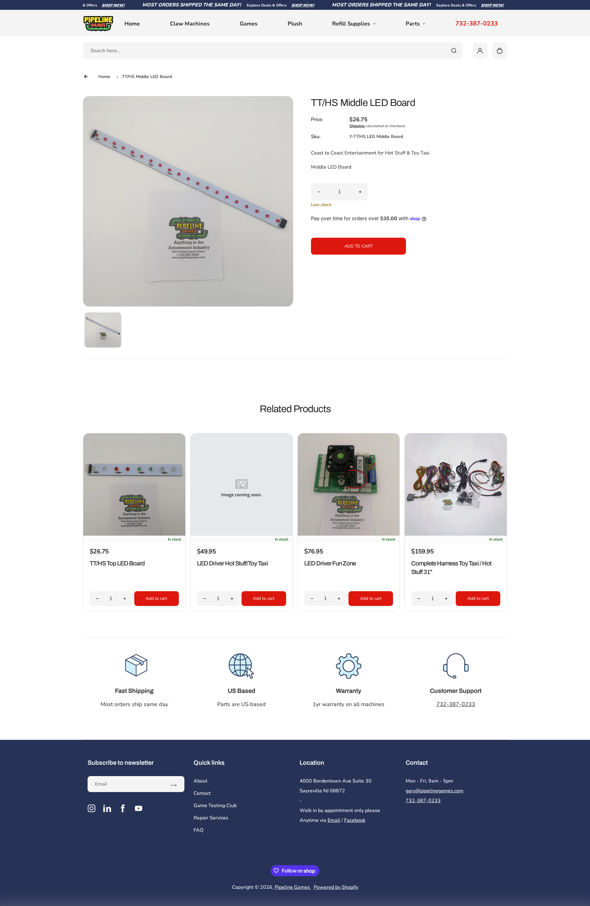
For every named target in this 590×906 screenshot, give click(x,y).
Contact (202, 793)
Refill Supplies (351, 23)
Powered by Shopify (336, 887)
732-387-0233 (476, 23)
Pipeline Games (293, 887)
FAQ (198, 830)
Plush (295, 23)
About (200, 781)
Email (334, 820)
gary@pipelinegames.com (434, 790)
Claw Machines (190, 23)
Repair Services (211, 817)
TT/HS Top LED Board (117, 563)
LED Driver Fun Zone (330, 563)
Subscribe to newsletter (121, 762)
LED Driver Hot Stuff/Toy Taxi (232, 563)
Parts (413, 23)
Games (249, 23)
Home (132, 23)
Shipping (356, 125)
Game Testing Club (215, 805)
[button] (103, 331)
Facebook (354, 820)
